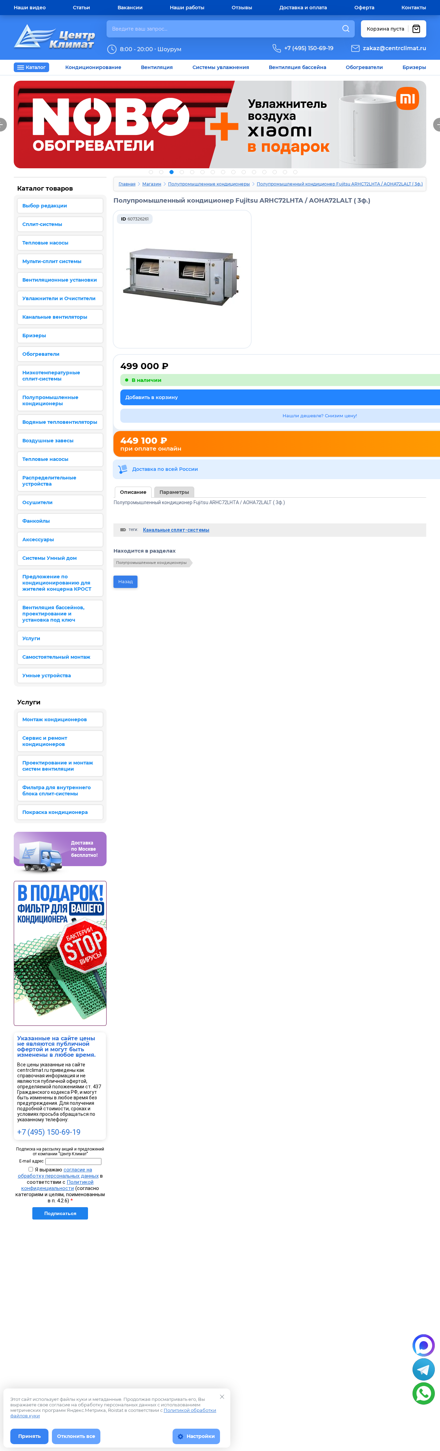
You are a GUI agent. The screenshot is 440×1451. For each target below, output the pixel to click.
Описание (133, 492)
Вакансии (130, 7)
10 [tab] (244, 172)
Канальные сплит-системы (176, 530)
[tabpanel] (220, 124)
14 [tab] (285, 172)
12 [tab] (264, 172)
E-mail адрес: (31, 1161)
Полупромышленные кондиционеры (209, 183)
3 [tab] (171, 172)
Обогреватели (364, 67)
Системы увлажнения (220, 67)
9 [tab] (233, 172)
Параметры (174, 492)
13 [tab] (275, 172)
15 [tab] (295, 172)
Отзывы (242, 7)
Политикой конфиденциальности (57, 1185)
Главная (127, 183)
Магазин (151, 183)
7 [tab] (213, 172)
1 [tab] (151, 172)
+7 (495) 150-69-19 (308, 48)
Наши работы (187, 7)
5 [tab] (192, 172)
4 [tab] (182, 172)
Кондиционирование (93, 67)
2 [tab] (161, 172)
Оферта (364, 7)
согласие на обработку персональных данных (58, 1173)
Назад (125, 581)
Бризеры (414, 67)
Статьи (81, 7)
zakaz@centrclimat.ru (394, 48)
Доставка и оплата (303, 7)
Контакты (414, 7)
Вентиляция (157, 67)
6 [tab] (202, 172)
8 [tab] (223, 172)
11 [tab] (254, 172)
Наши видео (30, 7)
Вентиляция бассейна (297, 67)
